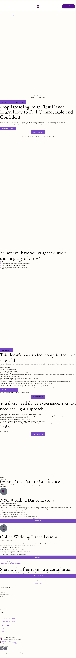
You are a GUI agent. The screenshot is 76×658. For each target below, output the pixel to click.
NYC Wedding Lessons (8, 618)
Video (3, 628)
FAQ (2, 632)
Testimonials (5, 625)
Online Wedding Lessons (8, 621)
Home (3, 615)
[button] (38, 6)
